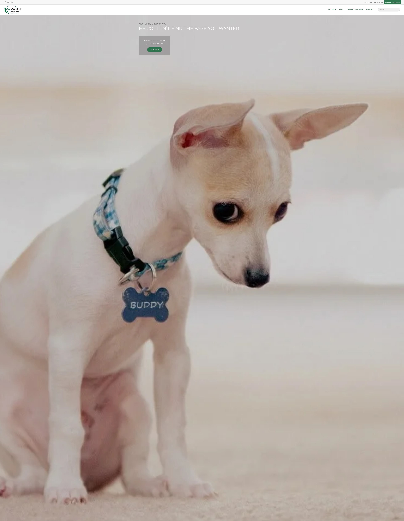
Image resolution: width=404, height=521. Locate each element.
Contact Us (378, 2)
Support (369, 9)
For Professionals (355, 9)
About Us (368, 2)
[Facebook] (5, 2)
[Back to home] (12, 9)
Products (332, 9)
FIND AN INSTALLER (392, 2)
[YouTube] (8, 2)
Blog (341, 9)
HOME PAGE (154, 49)
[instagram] (12, 2)
